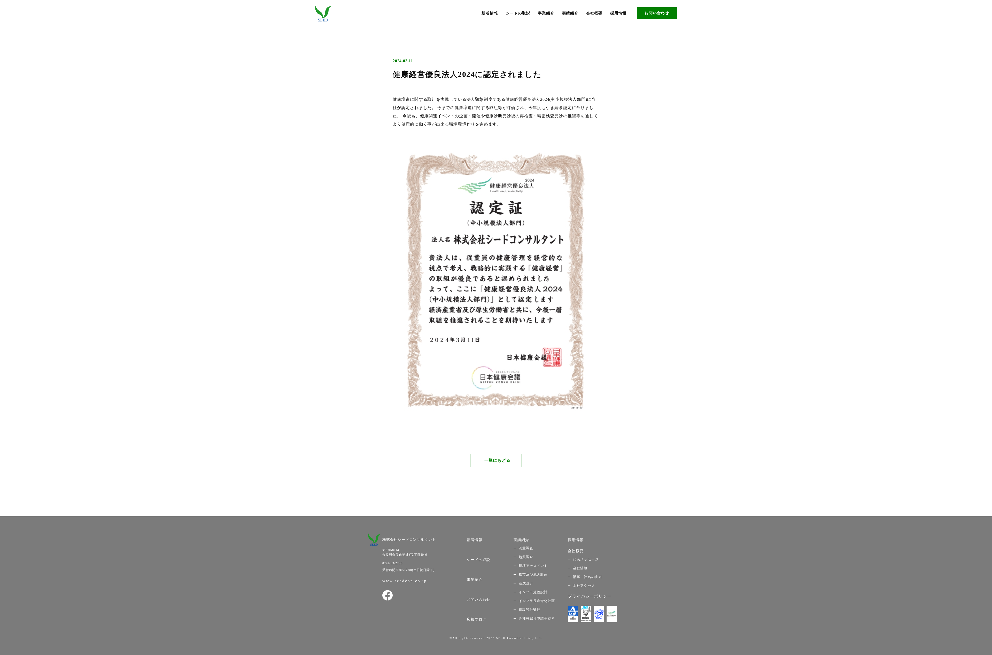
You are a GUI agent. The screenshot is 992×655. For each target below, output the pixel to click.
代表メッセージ (585, 559)
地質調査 (526, 557)
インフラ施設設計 (533, 592)
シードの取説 (518, 13)
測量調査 (526, 548)
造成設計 (526, 583)
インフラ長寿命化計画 (537, 601)
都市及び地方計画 (533, 574)
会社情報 (580, 568)
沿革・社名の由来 (587, 577)
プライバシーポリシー (589, 596)
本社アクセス (584, 586)
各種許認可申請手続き (537, 618)
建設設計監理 (529, 610)
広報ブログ (476, 619)
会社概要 (594, 13)
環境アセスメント (533, 566)
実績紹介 (570, 13)
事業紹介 (546, 13)
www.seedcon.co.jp (404, 581)
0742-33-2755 (392, 563)
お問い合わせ (657, 13)
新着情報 (490, 13)
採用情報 (618, 13)
